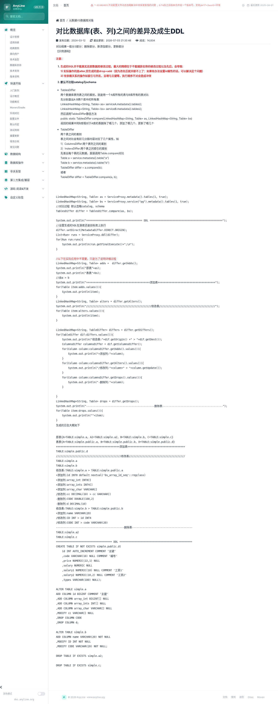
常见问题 (14, 147)
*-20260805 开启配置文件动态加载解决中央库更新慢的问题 (125, 5)
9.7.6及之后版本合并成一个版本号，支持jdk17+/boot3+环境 (189, 5)
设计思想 (14, 36)
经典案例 (14, 48)
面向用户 (14, 53)
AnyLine (19, 6)
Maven (261, 697)
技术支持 (14, 70)
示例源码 (64, 51)
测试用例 (14, 130)
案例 (233, 697)
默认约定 (14, 124)
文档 (55, 5)
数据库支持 (15, 65)
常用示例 (14, 141)
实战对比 (14, 113)
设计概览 (14, 96)
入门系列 (14, 90)
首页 (62, 20)
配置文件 (14, 118)
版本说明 (14, 76)
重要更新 (14, 135)
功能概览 (14, 101)
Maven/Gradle (17, 107)
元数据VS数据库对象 (81, 20)
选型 (241, 697)
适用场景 (14, 42)
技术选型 (14, 59)
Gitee (250, 697)
